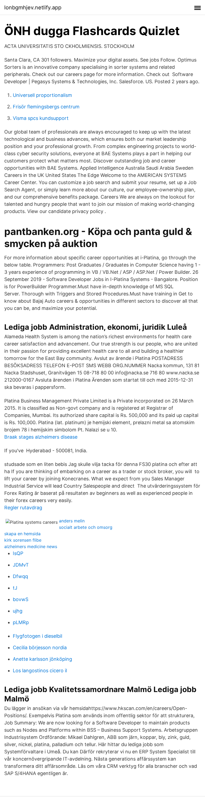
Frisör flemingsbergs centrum (46, 106)
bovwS (20, 599)
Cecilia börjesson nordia (40, 647)
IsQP (18, 553)
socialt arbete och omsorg (85, 527)
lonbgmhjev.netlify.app (32, 7)
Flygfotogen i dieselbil (37, 636)
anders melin (72, 520)
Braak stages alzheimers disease (40, 437)
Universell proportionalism (42, 95)
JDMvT (21, 565)
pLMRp (21, 622)
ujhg (17, 611)
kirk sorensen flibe (22, 540)
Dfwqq (20, 576)
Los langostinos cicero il (40, 670)
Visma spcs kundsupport (41, 118)
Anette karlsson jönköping (42, 659)
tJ (15, 588)
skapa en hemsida (22, 533)
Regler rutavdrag (23, 507)
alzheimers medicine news (30, 546)
